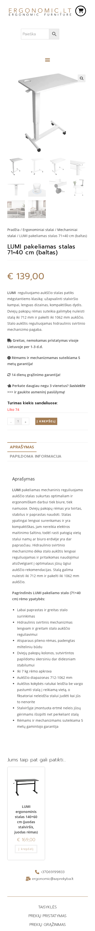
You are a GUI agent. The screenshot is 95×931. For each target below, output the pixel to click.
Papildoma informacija (35, 456)
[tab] (47, 447)
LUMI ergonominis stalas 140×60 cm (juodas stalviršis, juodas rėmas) (26, 819)
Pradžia (13, 229)
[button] (48, 59)
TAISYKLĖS (47, 907)
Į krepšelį (46, 421)
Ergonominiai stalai (38, 229)
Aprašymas (22, 447)
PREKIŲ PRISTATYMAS (47, 916)
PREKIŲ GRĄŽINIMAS (47, 925)
